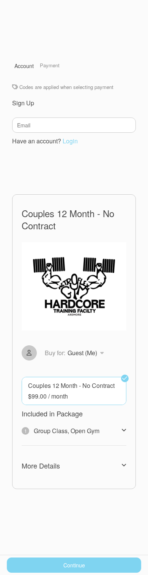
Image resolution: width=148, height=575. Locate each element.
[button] (75, 353)
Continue (74, 565)
